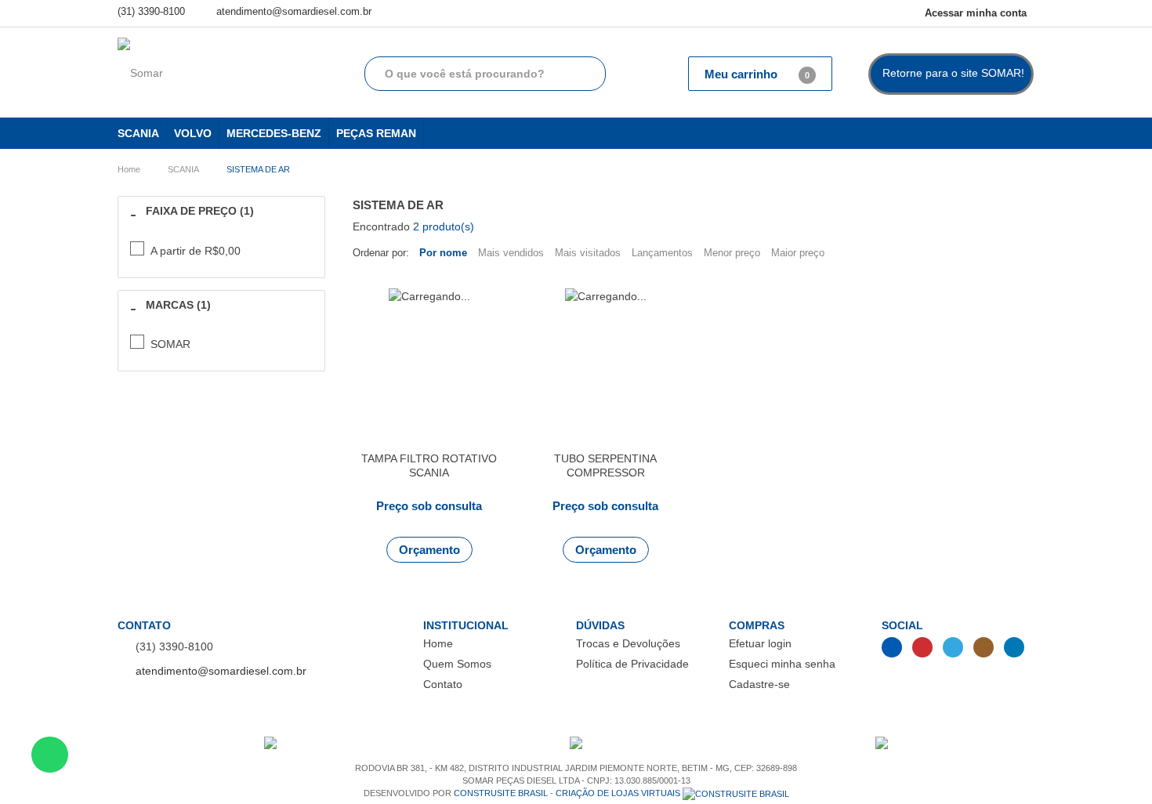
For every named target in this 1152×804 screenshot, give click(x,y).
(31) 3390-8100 (151, 11)
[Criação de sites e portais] (736, 793)
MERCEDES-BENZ (273, 133)
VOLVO (193, 133)
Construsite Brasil (501, 793)
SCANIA (138, 133)
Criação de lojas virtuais (618, 793)
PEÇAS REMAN (376, 133)
